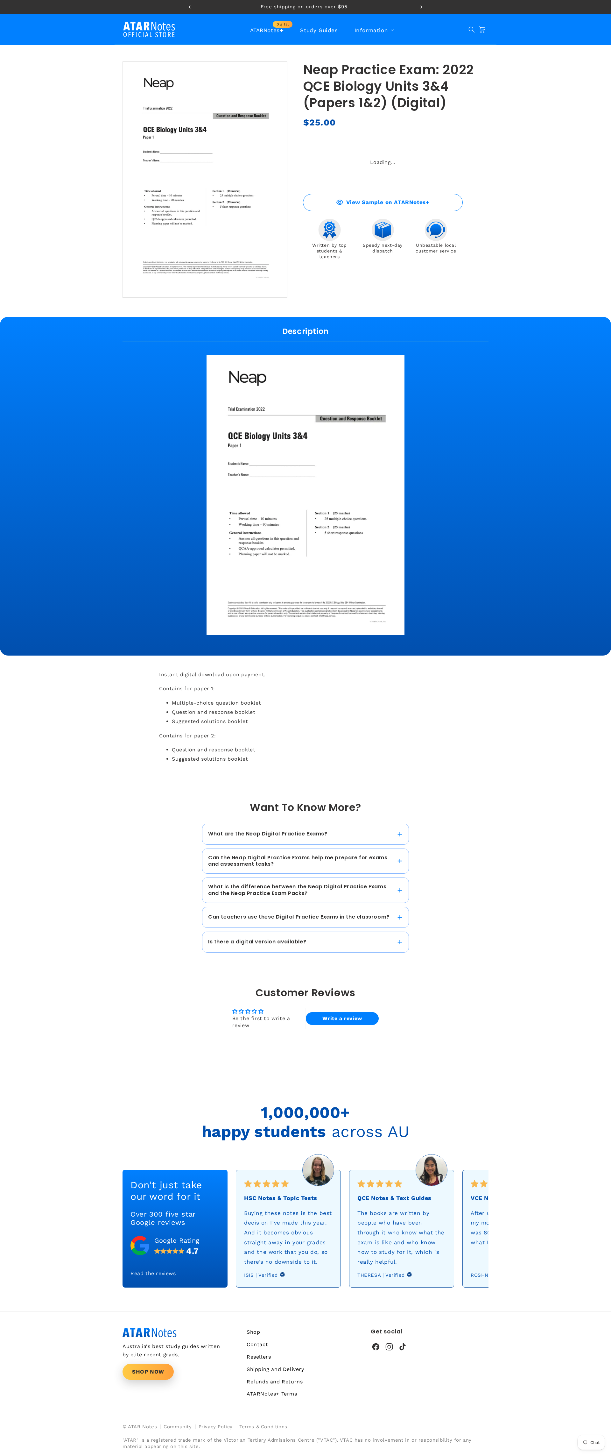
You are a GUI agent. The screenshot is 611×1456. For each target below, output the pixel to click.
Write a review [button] (342, 1018)
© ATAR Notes (140, 1426)
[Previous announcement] (190, 7)
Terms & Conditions (263, 1426)
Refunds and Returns (275, 1382)
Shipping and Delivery (275, 1369)
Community (178, 1426)
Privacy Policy (216, 1426)
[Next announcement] (421, 7)
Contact (257, 1344)
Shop (253, 1332)
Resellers (259, 1357)
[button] (374, 30)
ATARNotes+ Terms (272, 1394)
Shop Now (148, 1371)
